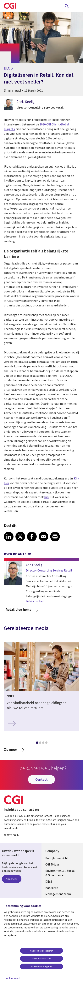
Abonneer (11, 879)
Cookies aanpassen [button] (41, 958)
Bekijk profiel (35, 601)
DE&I (48, 881)
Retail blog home (18, 609)
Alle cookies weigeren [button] (41, 966)
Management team (58, 894)
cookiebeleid (12, 978)
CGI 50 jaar (52, 864)
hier (46, 497)
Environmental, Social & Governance (60, 873)
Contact (41, 779)
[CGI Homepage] (10, 6)
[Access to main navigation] (76, 6)
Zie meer (10, 749)
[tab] (37, 743)
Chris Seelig (25, 101)
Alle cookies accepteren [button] (41, 950)
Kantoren (51, 888)
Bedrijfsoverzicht (56, 858)
